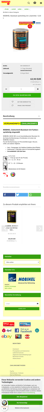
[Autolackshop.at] (5, 3)
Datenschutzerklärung (28, 392)
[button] (9, 194)
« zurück (13, 9)
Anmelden (22, 308)
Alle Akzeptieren (22, 397)
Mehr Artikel (8, 288)
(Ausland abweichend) (26, 70)
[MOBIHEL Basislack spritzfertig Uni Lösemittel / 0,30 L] (21, 36)
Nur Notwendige (22, 403)
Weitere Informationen (22, 408)
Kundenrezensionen (11, 187)
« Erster (6, 9)
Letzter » (27, 9)
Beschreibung (8, 116)
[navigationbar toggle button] (41, 3)
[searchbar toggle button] (29, 3)
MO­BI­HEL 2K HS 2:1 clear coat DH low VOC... (11, 228)
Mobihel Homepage (10, 286)
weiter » (20, 9)
